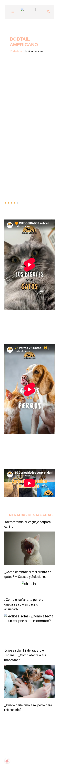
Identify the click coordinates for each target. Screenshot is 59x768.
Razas (21, 155)
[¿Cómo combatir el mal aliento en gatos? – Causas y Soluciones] (29, 548)
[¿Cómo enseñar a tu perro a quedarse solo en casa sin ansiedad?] (30, 587)
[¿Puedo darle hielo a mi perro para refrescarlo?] (29, 682)
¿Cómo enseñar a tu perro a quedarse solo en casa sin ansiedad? (23, 604)
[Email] (37, 759)
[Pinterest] (41, 759)
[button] (48, 12)
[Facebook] (32, 759)
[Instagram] (27, 759)
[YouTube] (17, 759)
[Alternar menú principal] (13, 12)
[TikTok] (22, 759)
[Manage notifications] (7, 760)
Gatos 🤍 (10, 155)
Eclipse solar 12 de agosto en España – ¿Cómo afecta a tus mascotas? (25, 655)
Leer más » (10, 164)
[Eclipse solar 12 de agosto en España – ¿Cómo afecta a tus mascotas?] (29, 629)
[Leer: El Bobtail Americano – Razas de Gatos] (29, 111)
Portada (14, 51)
